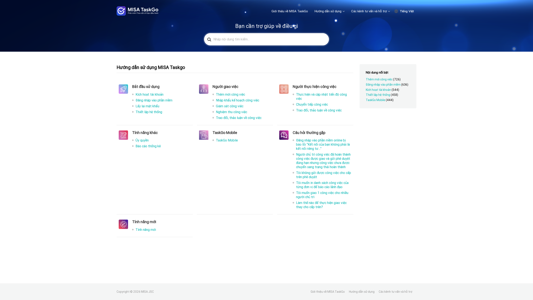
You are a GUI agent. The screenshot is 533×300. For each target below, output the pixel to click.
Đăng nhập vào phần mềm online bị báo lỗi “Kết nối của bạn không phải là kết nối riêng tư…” (323, 144)
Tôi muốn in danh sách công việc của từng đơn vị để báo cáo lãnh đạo (322, 185)
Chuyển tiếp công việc (312, 104)
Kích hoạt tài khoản (149, 94)
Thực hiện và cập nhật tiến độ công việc (321, 96)
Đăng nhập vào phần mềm (154, 100)
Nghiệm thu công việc (231, 112)
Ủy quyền (142, 140)
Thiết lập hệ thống (149, 112)
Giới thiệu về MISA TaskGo (289, 11)
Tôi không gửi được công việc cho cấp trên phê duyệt (323, 175)
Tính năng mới (146, 230)
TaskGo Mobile (227, 140)
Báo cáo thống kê (148, 146)
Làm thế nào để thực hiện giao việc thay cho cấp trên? (321, 205)
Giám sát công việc (229, 106)
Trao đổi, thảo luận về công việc (239, 118)
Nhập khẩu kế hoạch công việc (237, 100)
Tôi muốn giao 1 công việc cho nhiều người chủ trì (322, 195)
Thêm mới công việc (230, 94)
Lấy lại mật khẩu (147, 106)
